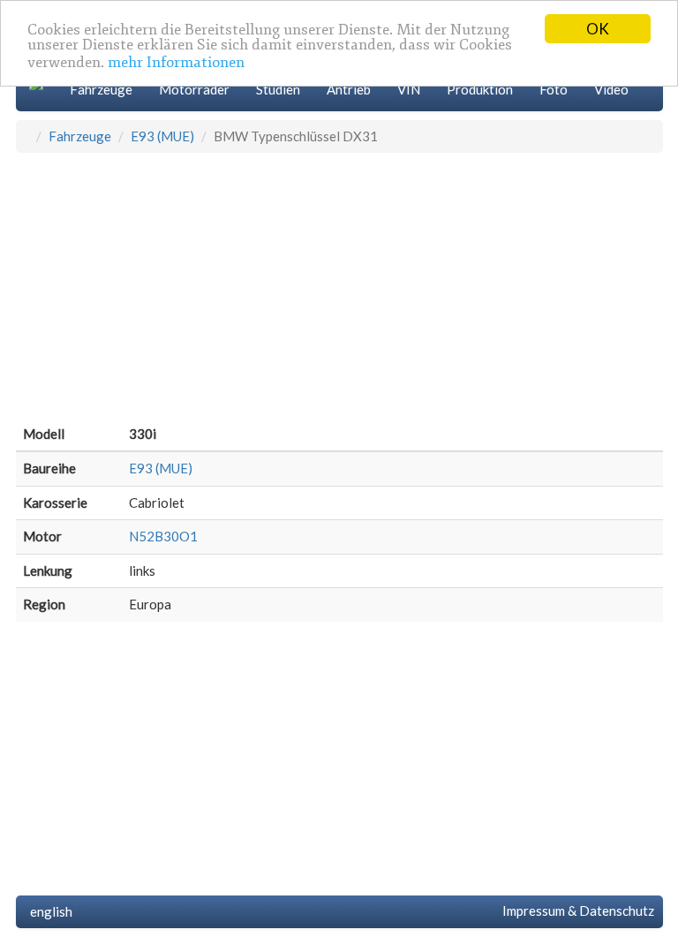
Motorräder (194, 89)
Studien (278, 89)
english (48, 911)
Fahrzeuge (101, 89)
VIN (408, 89)
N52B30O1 (163, 536)
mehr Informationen (176, 62)
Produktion (480, 89)
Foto (553, 89)
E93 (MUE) (162, 136)
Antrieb (349, 89)
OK (597, 28)
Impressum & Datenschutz (575, 910)
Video (611, 89)
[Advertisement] (339, 285)
